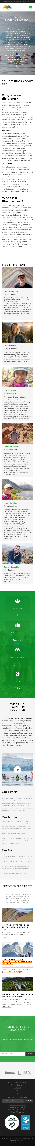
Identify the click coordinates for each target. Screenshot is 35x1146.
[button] (30, 7)
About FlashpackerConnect (17, 1082)
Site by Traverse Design (17, 1143)
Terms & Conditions (17, 1085)
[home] (7, 7)
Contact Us (17, 1088)
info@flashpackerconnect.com (17, 1105)
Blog (17, 1093)
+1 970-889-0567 (19, 1108)
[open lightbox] (17, 770)
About (17, 1090)
